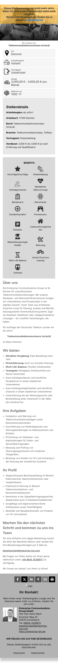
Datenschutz (38, 652)
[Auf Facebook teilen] (17, 579)
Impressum (19, 652)
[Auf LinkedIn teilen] (31, 579)
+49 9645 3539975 (32, 559)
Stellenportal (35, 19)
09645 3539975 (32, 623)
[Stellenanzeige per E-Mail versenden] (45, 579)
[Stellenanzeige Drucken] (52, 579)
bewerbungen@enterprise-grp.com (21, 550)
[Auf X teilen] (24, 579)
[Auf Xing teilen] (38, 579)
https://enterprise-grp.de (32, 631)
